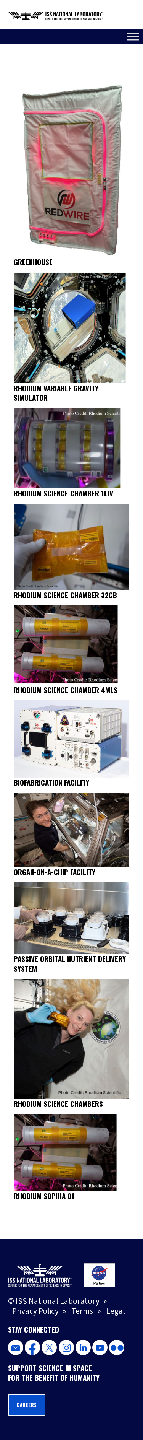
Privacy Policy (35, 1311)
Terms (82, 1311)
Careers (26, 1405)
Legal (115, 1311)
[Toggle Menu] (133, 36)
